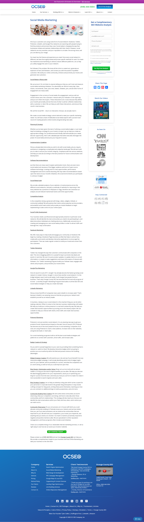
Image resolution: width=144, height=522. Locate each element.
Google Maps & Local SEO (54, 478)
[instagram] (103, 203)
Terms (89, 510)
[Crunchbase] (81, 501)
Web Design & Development (55, 473)
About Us (99, 12)
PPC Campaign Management (55, 476)
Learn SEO (88, 12)
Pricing (33, 478)
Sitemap (75, 510)
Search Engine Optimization (55, 467)
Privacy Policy (109, 72)
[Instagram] (67, 501)
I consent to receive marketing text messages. (100, 58)
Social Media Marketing (53, 470)
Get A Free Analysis (104, 6)
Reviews (33, 487)
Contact (110, 12)
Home (34, 12)
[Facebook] (95, 87)
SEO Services (86, 2)
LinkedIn (85, 514)
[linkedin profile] (106, 198)
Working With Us (58, 12)
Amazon (92, 514)
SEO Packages (64, 506)
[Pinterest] (102, 87)
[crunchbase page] (106, 203)
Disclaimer (82, 510)
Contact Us (34, 490)
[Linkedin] (62, 501)
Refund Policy (35, 481)
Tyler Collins (65, 514)
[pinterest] (99, 203)
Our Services (44, 12)
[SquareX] (72, 501)
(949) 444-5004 (87, 6)
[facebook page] (95, 198)
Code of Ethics (56, 510)
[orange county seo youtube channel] (95, 203)
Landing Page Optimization (55, 484)
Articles (96, 506)
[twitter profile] (99, 198)
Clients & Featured (73, 12)
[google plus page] (103, 198)
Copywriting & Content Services (56, 481)
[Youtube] (77, 501)
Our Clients (34, 484)
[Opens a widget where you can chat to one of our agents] (137, 519)
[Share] (106, 87)
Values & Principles (44, 510)
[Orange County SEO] (38, 6)
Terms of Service (97, 63)
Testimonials (88, 506)
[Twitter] (98, 87)
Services (33, 476)
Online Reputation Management (56, 490)
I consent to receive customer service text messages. (101, 55)
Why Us (33, 473)
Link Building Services (53, 487)
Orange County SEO (67, 437)
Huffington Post (76, 514)
